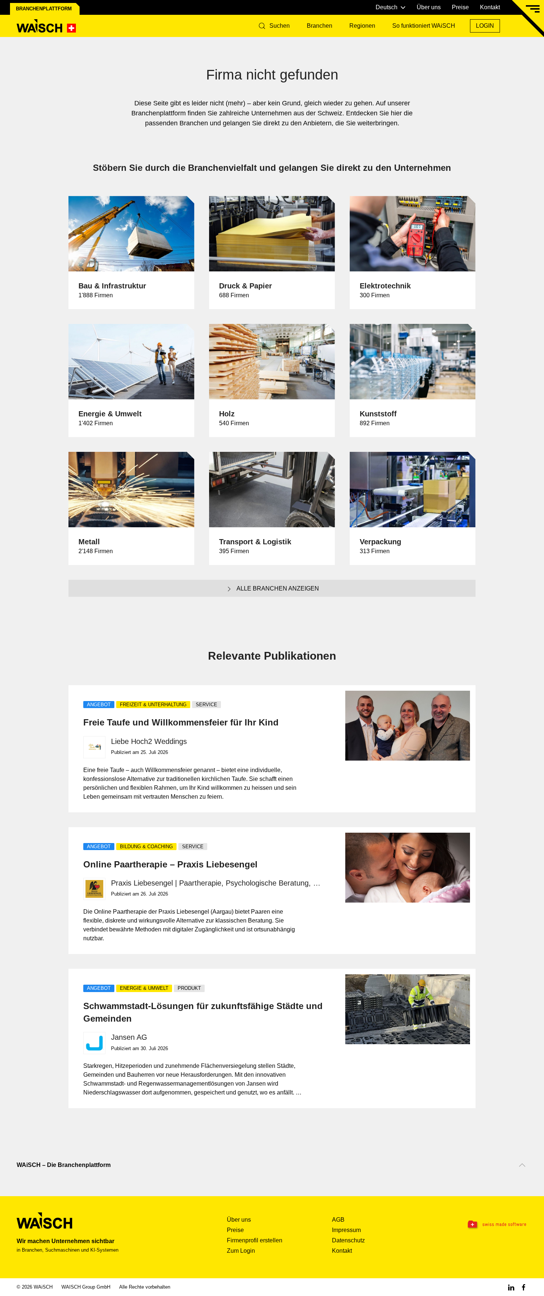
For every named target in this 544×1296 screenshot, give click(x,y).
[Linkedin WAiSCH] (511, 1287)
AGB (338, 1220)
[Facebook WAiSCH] (523, 1287)
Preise (460, 7)
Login (485, 26)
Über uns (429, 7)
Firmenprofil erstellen (254, 1240)
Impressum (346, 1230)
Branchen (319, 26)
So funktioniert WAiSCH (423, 26)
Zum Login (241, 1251)
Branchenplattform (44, 8)
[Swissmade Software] (482, 1224)
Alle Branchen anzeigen (277, 588)
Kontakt (490, 7)
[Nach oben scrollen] (522, 1165)
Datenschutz (348, 1240)
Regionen (362, 26)
